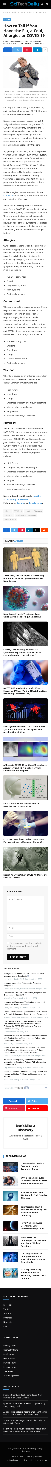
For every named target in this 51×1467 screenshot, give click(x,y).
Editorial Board (13, 1460)
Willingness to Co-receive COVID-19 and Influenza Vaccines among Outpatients (24, 975)
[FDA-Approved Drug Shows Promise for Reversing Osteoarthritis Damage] (10, 1273)
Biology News (9, 1345)
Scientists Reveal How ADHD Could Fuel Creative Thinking (34, 1195)
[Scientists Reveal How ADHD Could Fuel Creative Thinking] (10, 1196)
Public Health (10, 519)
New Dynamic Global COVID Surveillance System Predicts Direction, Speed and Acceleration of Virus (24, 729)
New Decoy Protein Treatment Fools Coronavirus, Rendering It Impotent (22, 615)
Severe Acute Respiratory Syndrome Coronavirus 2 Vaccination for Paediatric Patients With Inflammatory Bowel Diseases (25, 1062)
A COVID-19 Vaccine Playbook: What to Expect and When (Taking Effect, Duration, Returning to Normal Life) (25, 691)
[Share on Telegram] (37, 49)
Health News (9, 1358)
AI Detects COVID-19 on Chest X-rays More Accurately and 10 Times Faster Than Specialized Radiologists (25, 768)
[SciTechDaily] (24, 4)
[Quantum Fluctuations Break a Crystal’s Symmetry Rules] (10, 1167)
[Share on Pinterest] (27, 49)
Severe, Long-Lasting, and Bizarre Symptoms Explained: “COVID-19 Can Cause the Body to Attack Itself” (22, 652)
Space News (8, 1371)
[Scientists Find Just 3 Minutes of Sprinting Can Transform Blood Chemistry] (10, 1210)
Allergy (7, 511)
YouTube (7, 1313)
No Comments (26, 43)
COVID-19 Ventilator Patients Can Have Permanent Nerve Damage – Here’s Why (23, 840)
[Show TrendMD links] (46, 1087)
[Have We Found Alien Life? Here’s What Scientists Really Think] (10, 1226)
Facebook (7, 1305)
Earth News (8, 1354)
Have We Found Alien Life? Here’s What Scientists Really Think (32, 1225)
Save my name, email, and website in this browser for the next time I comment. (24, 946)
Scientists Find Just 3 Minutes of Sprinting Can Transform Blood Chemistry (34, 1211)
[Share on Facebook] (8, 49)
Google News (35, 503)
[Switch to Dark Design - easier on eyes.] (42, 4)
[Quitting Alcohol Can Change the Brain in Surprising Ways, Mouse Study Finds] (10, 1257)
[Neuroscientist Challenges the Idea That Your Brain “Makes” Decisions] (10, 1241)
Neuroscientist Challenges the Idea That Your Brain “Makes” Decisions (34, 1241)
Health (7, 19)
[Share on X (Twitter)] (17, 49)
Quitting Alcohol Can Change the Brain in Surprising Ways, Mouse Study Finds (33, 1257)
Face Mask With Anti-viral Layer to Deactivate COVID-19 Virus (21, 804)
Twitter (6, 1309)
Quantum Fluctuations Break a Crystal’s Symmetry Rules (32, 1166)
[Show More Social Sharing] (45, 49)
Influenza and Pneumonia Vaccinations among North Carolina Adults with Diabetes (24, 1003)
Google (20, 503)
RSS (5, 1326)
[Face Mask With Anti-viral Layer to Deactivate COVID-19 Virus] (25, 787)
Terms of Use (42, 1460)
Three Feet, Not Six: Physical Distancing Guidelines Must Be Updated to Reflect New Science (23, 578)
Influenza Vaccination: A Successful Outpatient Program (22, 984)
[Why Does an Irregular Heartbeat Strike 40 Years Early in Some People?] (10, 1181)
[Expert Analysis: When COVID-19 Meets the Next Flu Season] (25, 859)
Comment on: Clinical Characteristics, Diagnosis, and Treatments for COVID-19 (25, 994)
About (29, 1456)
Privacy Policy (28, 1460)
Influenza (9, 515)
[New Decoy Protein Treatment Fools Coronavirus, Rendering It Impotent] (25, 598)
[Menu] (4, 4)
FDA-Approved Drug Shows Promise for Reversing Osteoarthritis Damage (33, 1273)
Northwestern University (26, 515)
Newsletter (8, 1322)
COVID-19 (8, 195)
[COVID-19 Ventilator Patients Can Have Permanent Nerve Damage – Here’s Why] (25, 823)
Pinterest (7, 1317)
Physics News (9, 1362)
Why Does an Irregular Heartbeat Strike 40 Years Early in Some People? (34, 1180)
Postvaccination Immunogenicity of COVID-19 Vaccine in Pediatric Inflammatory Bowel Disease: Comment (25, 1013)
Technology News (11, 1375)
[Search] (46, 4)
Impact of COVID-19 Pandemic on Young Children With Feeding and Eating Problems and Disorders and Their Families (25, 1074)
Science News (9, 1367)
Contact (38, 1456)
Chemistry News (10, 1350)
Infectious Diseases (33, 511)
